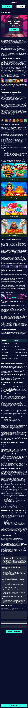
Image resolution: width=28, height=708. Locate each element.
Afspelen (14, 29)
